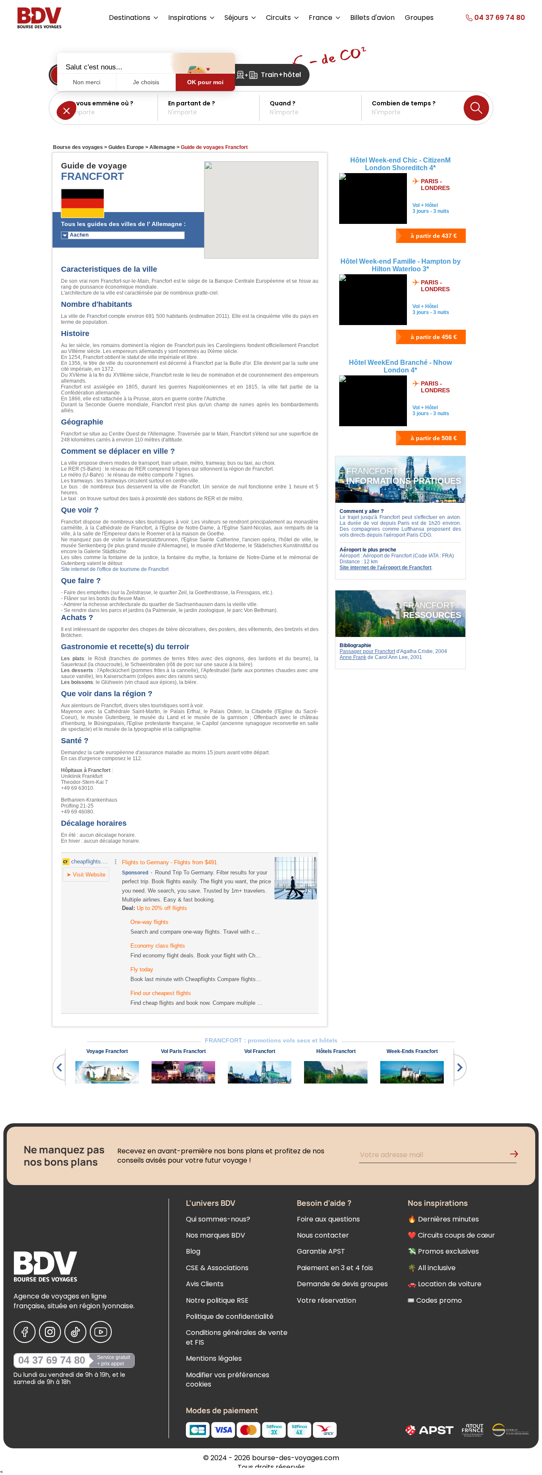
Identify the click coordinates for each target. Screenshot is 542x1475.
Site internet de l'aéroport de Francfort (385, 568)
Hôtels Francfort (336, 1051)
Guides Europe (126, 147)
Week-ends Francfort (412, 1051)
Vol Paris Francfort (183, 1051)
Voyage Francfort (107, 1051)
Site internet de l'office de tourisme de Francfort (115, 569)
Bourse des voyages (78, 147)
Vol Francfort (259, 1051)
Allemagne (162, 147)
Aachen (79, 235)
